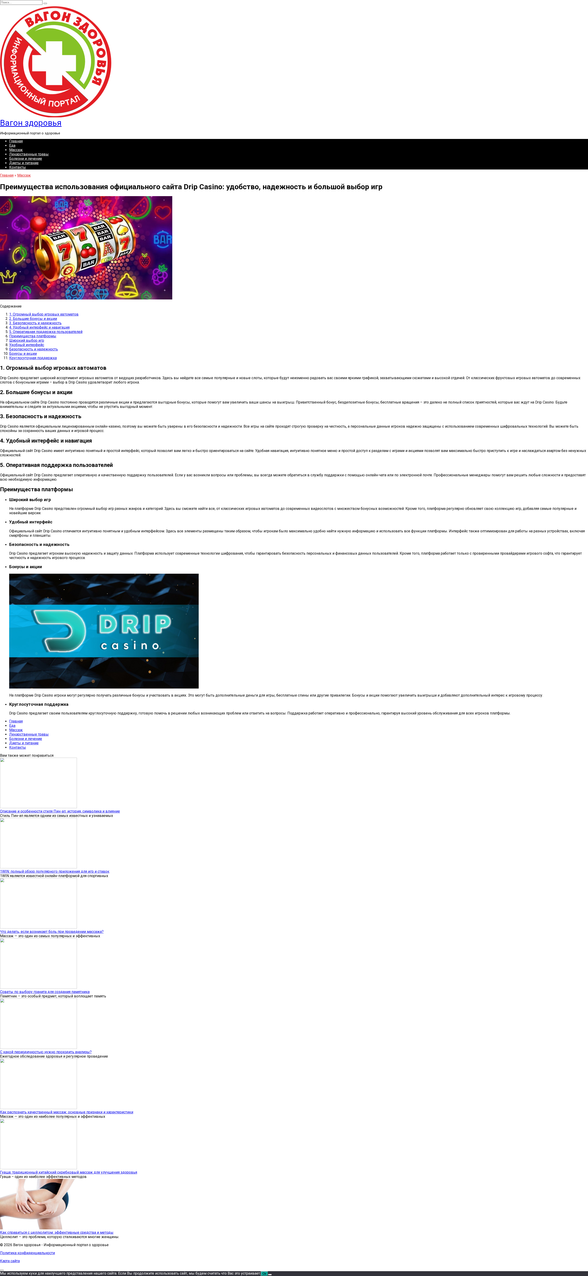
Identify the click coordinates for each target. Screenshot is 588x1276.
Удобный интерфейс (26, 345)
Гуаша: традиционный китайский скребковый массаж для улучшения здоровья (68, 1172)
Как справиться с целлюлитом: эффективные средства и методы (56, 1232)
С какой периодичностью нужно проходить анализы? (46, 1052)
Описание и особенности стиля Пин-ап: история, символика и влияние (60, 811)
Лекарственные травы (29, 154)
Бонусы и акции (23, 353)
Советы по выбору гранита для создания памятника (45, 992)
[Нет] (270, 1274)
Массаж (16, 150)
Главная (16, 141)
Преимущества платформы (32, 336)
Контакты (17, 167)
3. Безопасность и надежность (35, 323)
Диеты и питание (24, 163)
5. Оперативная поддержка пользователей (45, 332)
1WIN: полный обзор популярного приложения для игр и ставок (54, 871)
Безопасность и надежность (33, 349)
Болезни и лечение (25, 158)
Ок (264, 1273)
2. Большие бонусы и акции (33, 318)
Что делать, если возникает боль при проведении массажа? (52, 931)
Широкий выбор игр (26, 340)
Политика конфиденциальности (27, 1253)
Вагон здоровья (31, 123)
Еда (12, 145)
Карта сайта (10, 1261)
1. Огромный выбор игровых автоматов (44, 314)
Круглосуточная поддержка (33, 358)
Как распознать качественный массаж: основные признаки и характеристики (66, 1112)
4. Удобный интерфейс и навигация (39, 327)
